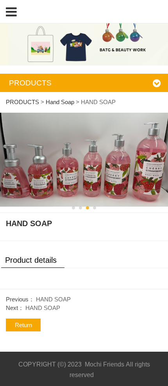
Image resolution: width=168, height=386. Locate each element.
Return (23, 325)
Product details (31, 260)
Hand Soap (60, 102)
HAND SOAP (53, 299)
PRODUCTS (22, 102)
